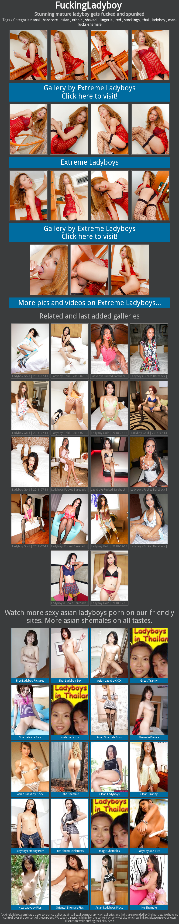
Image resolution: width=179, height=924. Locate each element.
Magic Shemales (109, 851)
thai (145, 20)
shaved (91, 20)
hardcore (50, 20)
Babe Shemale (70, 794)
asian (65, 20)
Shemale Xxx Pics (30, 737)
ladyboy (158, 20)
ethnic (77, 20)
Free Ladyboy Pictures (30, 680)
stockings (132, 20)
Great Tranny (149, 680)
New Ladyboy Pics (30, 907)
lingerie (106, 20)
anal (36, 20)
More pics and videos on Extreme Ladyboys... (89, 303)
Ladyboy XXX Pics (149, 851)
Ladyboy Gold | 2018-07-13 (30, 376)
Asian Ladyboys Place (109, 907)
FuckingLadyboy (88, 5)
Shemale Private (149, 737)
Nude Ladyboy (70, 737)
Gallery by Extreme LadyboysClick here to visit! (89, 92)
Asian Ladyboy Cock (30, 794)
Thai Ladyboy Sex (70, 680)
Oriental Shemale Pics (70, 907)
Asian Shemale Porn (109, 737)
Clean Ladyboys (109, 794)
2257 (110, 921)
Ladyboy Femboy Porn (30, 851)
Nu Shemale (149, 907)
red (118, 20)
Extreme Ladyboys (90, 162)
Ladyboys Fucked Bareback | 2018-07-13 (109, 377)
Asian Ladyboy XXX (109, 680)
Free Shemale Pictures (70, 851)
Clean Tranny (149, 794)
